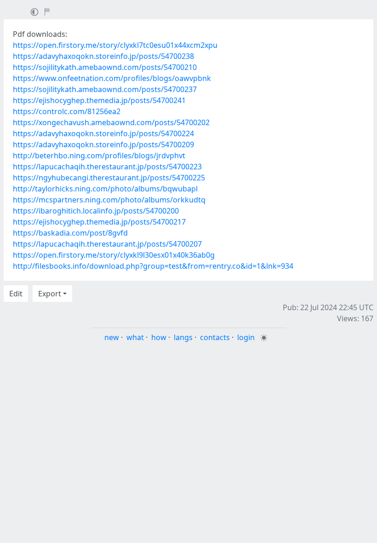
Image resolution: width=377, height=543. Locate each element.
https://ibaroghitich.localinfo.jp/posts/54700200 (96, 211)
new (111, 337)
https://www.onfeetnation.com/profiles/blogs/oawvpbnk (112, 78)
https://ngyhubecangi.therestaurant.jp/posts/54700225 (109, 178)
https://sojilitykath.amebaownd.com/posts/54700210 (105, 67)
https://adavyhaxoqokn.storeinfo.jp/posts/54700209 (103, 144)
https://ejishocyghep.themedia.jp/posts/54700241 (99, 100)
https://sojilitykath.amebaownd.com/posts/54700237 (105, 89)
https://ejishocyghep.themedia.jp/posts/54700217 (99, 222)
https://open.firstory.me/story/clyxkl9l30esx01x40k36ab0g (114, 255)
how (158, 337)
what (135, 337)
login (246, 337)
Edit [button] (16, 294)
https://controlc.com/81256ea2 (66, 111)
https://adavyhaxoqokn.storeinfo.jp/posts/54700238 (103, 56)
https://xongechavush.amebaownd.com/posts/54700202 (111, 122)
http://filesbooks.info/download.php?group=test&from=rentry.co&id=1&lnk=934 (153, 266)
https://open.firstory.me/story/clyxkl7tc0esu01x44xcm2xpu (115, 45)
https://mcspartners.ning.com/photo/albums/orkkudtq (109, 200)
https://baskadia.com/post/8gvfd (70, 233)
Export (49, 294)
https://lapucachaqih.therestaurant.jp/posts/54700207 (107, 244)
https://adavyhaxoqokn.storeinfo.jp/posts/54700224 (103, 133)
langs (183, 337)
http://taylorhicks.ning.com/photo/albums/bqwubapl (105, 189)
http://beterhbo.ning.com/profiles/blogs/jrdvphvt (99, 155)
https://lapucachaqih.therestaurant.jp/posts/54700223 (107, 167)
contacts (215, 337)
